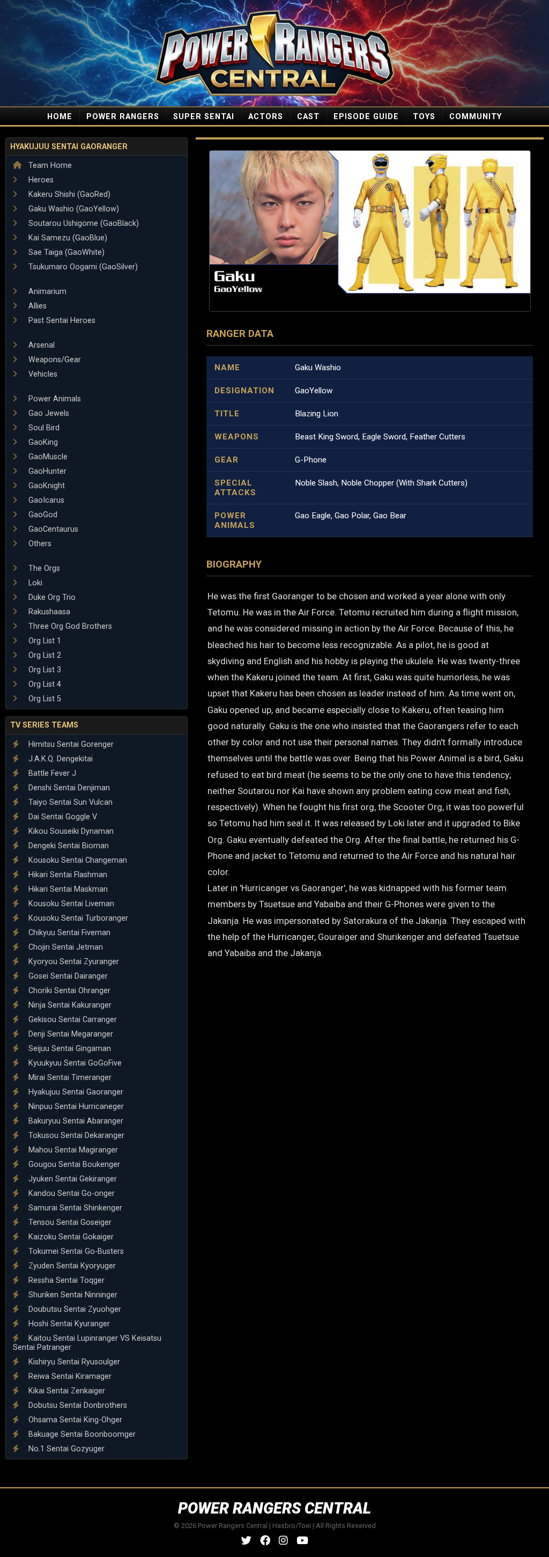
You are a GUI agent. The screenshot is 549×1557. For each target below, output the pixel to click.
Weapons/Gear (53, 359)
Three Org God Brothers (69, 626)
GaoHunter (46, 471)
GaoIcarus (45, 500)
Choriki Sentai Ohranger (68, 990)
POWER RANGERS (122, 116)
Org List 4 (43, 684)
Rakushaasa (48, 611)
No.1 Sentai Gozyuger (65, 1448)
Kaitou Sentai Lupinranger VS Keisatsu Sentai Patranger (87, 1343)
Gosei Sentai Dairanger (67, 976)
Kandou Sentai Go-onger (70, 1193)
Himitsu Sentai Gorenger (70, 744)
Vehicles (41, 374)
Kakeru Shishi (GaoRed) (68, 194)
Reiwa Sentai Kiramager (69, 1376)
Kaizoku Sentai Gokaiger (70, 1237)
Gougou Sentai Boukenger (73, 1164)
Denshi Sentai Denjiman (68, 787)
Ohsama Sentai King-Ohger (74, 1419)
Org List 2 (43, 655)
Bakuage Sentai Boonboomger (81, 1434)
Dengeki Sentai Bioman (67, 845)
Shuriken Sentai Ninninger (71, 1294)
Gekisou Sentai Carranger (71, 1019)
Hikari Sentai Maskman (67, 889)
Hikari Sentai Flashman (66, 874)
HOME (59, 116)
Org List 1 (43, 640)
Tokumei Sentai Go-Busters (75, 1251)
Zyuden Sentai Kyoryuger (71, 1265)
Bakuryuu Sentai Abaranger (74, 1121)
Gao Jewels (47, 413)
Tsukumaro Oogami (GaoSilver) (82, 266)
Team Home (49, 165)
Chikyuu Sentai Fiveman (68, 932)
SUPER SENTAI (203, 116)
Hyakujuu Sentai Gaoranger (69, 146)
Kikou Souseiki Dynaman (70, 831)
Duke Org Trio (51, 597)
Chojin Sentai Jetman (64, 947)
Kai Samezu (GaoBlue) (66, 238)
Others (38, 543)
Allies (36, 306)
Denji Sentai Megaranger (69, 1034)
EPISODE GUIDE (366, 116)
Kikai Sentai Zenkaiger (65, 1391)
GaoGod (41, 514)
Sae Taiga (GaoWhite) (65, 252)
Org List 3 (43, 669)
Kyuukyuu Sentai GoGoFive (74, 1063)
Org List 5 (43, 698)
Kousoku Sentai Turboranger (77, 918)
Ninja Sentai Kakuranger (69, 1005)
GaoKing (42, 442)
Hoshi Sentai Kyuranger (68, 1323)
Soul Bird (43, 427)
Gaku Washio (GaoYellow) (72, 209)
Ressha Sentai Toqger (65, 1280)
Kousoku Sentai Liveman (70, 903)
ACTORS (265, 116)
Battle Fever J (51, 773)
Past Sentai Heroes (60, 320)
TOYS (424, 116)
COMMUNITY (475, 116)
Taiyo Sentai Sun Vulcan (69, 802)
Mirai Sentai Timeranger (69, 1077)
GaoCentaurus (52, 529)
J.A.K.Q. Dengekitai (59, 758)
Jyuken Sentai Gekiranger (71, 1179)
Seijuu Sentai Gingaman (68, 1048)
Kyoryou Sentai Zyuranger (72, 961)
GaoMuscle (47, 456)
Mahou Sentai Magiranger (72, 1150)
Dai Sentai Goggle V (61, 816)
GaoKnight (45, 485)
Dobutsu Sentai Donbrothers (76, 1405)
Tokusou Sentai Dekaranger (75, 1135)
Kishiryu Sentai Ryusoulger (73, 1362)
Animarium (46, 291)
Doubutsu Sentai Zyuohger (73, 1309)
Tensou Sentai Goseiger (69, 1222)
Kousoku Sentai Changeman (76, 860)
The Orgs (43, 568)
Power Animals (53, 398)
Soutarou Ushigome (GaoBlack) (82, 223)
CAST (308, 116)
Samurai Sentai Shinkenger (74, 1208)
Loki (34, 582)
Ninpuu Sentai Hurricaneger (75, 1106)
